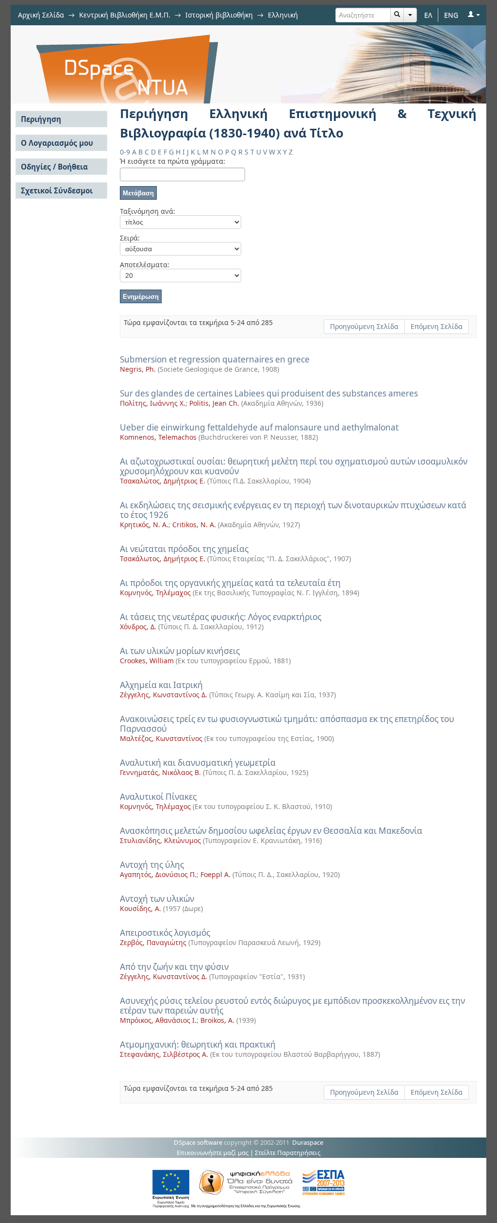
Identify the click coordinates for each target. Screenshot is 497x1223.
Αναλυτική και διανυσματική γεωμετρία (198, 762)
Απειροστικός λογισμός (165, 932)
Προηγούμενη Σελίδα (364, 326)
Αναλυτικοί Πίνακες (158, 796)
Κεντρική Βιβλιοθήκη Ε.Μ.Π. (124, 14)
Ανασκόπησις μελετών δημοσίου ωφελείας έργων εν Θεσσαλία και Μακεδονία (271, 830)
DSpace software (198, 1142)
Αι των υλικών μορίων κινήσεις (180, 650)
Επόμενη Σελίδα (437, 326)
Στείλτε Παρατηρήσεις (287, 1152)
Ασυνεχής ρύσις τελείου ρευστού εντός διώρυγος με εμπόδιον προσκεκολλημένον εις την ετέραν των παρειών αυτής (292, 1005)
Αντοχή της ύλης (152, 864)
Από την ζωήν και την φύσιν (174, 966)
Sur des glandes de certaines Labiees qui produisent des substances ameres (269, 393)
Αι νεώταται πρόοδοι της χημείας (184, 548)
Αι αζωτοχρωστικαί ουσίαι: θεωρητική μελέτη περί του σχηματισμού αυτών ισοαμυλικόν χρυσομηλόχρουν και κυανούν (293, 466)
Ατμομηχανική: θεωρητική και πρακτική (198, 1044)
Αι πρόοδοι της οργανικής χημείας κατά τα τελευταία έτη (230, 582)
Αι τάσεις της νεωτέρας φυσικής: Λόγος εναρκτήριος (220, 616)
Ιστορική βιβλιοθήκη (219, 14)
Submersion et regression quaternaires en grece (215, 359)
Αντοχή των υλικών (157, 898)
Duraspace (307, 1142)
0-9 (125, 151)
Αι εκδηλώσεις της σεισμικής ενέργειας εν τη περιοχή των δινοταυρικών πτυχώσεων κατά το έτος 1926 (293, 510)
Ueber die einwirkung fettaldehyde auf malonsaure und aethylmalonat (259, 427)
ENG (451, 14)
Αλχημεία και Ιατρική (161, 684)
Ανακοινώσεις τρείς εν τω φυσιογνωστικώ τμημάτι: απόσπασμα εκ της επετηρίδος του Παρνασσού (287, 723)
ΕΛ (428, 14)
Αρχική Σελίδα (41, 14)
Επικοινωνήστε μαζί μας (212, 1152)
